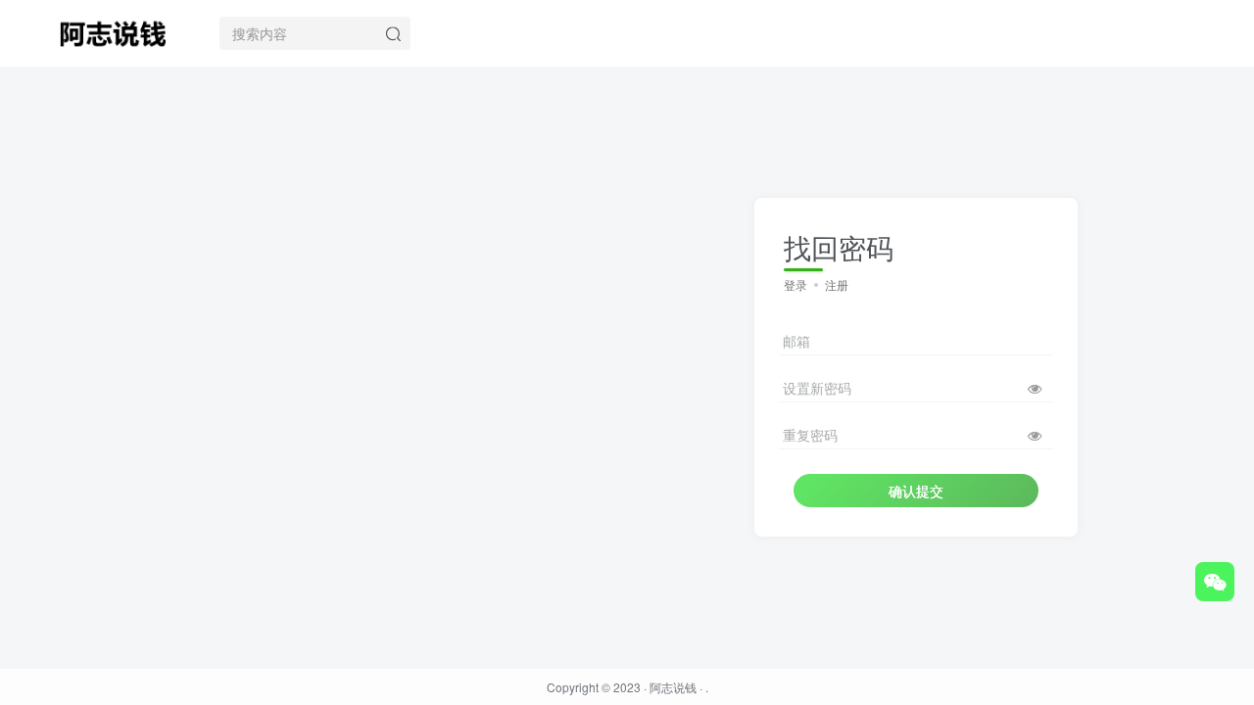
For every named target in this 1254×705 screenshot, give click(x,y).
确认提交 (916, 490)
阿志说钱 (673, 687)
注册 (836, 284)
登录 (795, 284)
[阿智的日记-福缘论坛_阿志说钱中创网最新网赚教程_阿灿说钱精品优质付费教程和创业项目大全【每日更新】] (112, 30)
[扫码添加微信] (1214, 581)
